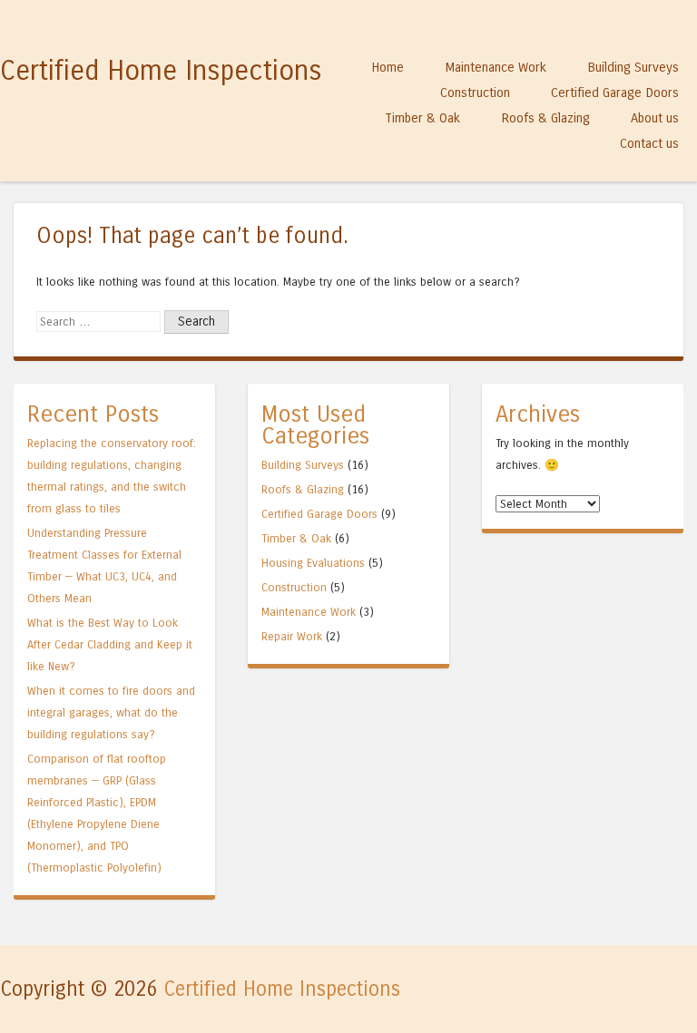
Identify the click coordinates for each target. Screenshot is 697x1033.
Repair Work (291, 636)
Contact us (649, 143)
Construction (475, 92)
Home (387, 67)
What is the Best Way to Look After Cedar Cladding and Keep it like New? (109, 644)
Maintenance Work (495, 67)
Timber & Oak (422, 118)
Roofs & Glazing (545, 118)
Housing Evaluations (313, 563)
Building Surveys (633, 67)
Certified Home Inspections (161, 70)
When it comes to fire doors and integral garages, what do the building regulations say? (111, 712)
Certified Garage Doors (615, 92)
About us (655, 118)
